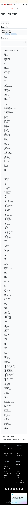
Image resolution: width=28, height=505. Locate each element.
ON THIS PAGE (13, 8)
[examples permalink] (9, 38)
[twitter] (8, 489)
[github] (5, 489)
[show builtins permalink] (18, 14)
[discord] (19, 489)
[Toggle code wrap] (23, 42)
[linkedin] (11, 489)
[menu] (2, 4)
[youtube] (22, 489)
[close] (25, 495)
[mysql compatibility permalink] (17, 436)
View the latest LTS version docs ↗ (14, 3)
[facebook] (14, 489)
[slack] (16, 489)
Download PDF (6, 18)
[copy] (25, 42)
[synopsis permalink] (8, 27)
